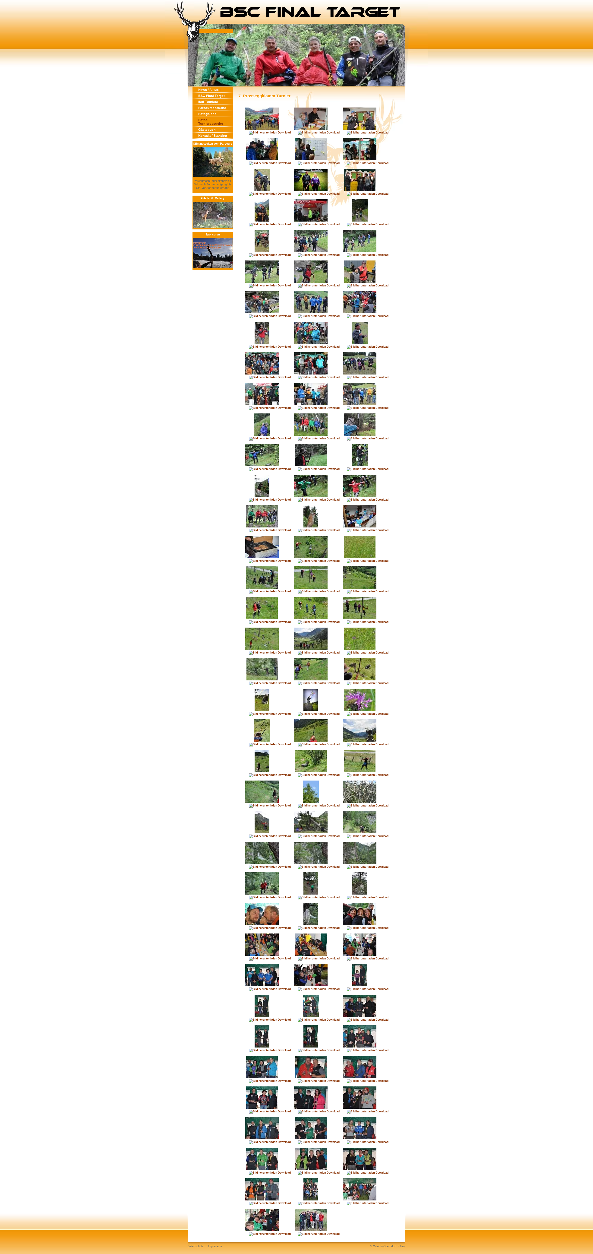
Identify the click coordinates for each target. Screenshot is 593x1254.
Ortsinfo (378, 1246)
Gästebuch (207, 129)
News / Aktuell (209, 90)
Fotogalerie (207, 114)
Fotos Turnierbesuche (210, 121)
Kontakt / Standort (212, 135)
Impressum (215, 1246)
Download (284, 132)
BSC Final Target (211, 96)
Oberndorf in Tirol (394, 1246)
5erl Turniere (208, 102)
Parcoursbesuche (212, 108)
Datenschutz (195, 1246)
